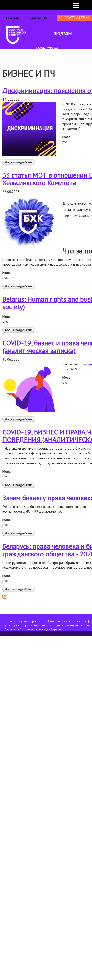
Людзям (62, 33)
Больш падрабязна (20, 162)
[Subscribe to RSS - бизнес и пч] (4, 596)
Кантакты (38, 18)
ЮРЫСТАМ (47, 49)
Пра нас (12, 18)
